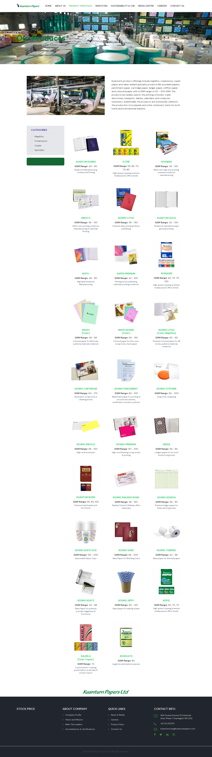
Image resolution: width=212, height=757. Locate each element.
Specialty (39, 150)
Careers (162, 5)
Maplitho (39, 136)
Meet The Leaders (73, 724)
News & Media (118, 715)
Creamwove (40, 140)
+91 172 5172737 (168, 723)
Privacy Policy (117, 724)
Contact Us (177, 5)
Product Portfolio (80, 5)
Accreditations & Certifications (80, 729)
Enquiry (45, 161)
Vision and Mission (74, 719)
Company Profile (73, 715)
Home (48, 5)
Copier (38, 145)
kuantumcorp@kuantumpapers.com (178, 728)
